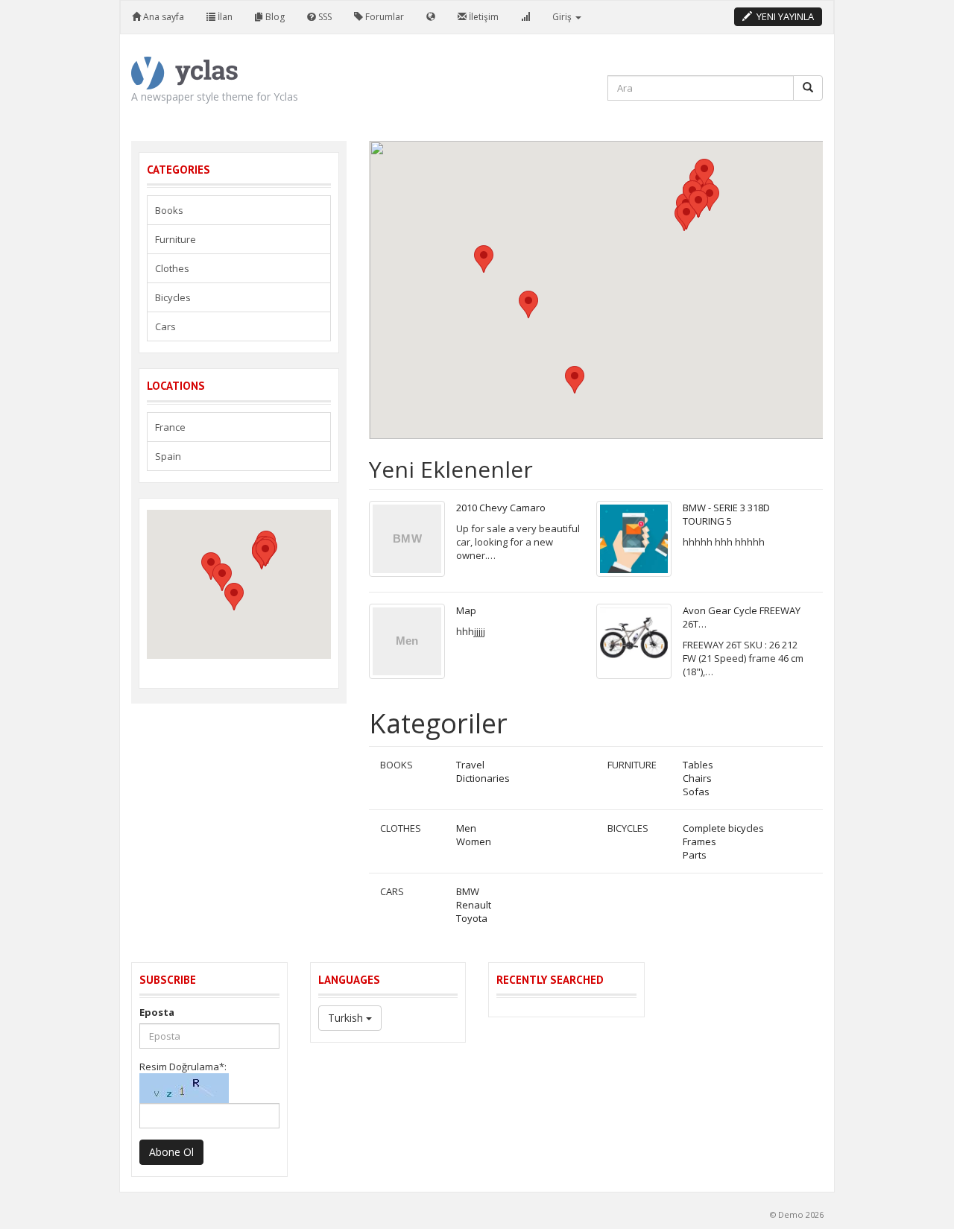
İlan (224, 16)
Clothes (400, 828)
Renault (473, 905)
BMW (467, 891)
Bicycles (627, 828)
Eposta (156, 1012)
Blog (274, 16)
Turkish (347, 1018)
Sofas (696, 791)
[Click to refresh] (184, 1088)
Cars (392, 891)
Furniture (632, 764)
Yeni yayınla (783, 16)
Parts (695, 855)
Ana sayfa (162, 16)
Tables (698, 764)
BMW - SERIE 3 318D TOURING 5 (726, 514)
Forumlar (383, 16)
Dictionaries (483, 778)
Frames (699, 841)
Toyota (471, 918)
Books (396, 764)
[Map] (406, 641)
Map (466, 610)
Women (473, 841)
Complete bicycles (723, 828)
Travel (470, 764)
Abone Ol (171, 1152)
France (170, 427)
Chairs (697, 778)
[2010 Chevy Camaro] (406, 538)
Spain (168, 456)
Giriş (563, 16)
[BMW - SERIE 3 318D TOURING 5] (634, 538)
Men (466, 828)
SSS (324, 16)
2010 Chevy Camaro (501, 507)
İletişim (483, 16)
